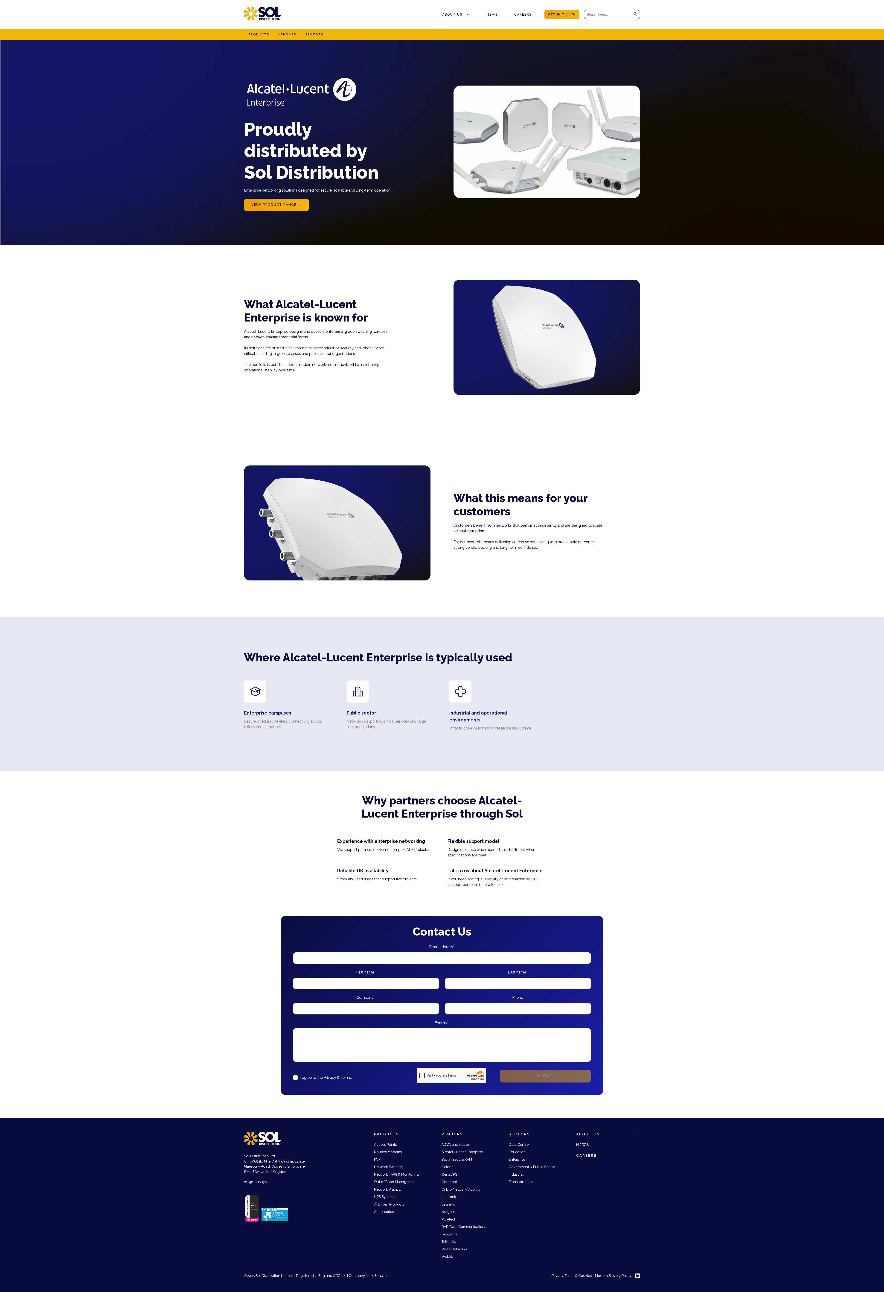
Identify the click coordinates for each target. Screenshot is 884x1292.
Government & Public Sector (532, 1167)
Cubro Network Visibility (461, 1189)
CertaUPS (449, 1174)
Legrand (448, 1204)
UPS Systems (384, 1197)
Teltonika (449, 1242)
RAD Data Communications (464, 1227)
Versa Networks (454, 1249)
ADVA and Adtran (456, 1145)
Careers (523, 14)
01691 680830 (255, 1182)
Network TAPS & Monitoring (396, 1174)
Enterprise (517, 1159)
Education (517, 1152)
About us (452, 14)
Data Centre (519, 1145)
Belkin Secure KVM (457, 1159)
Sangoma (449, 1234)
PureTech (449, 1219)
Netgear (448, 1212)
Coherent (449, 1182)
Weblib (447, 1257)
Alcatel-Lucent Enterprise (462, 1152)
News (492, 14)
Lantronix (449, 1197)
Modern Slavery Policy (613, 1276)
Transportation (521, 1182)
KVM (377, 1159)
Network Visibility (387, 1189)
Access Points (385, 1145)
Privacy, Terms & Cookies (572, 1276)
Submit (545, 1076)
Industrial (516, 1174)
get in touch (562, 14)
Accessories (384, 1212)
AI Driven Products (389, 1204)
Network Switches (388, 1167)
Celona (448, 1167)
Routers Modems (388, 1152)
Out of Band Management (395, 1182)
